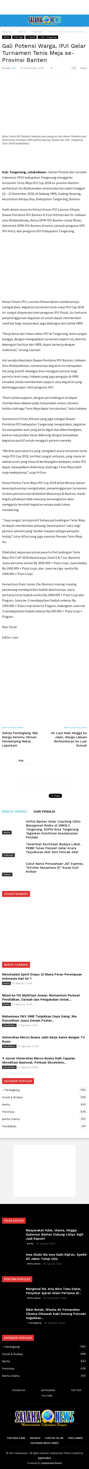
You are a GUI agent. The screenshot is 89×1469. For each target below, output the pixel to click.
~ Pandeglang (40, 1090)
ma (14, 68)
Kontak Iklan (54, 1438)
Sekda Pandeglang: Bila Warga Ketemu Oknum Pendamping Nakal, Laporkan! (20, 739)
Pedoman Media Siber (44, 1443)
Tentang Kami (15, 1438)
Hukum (7, 874)
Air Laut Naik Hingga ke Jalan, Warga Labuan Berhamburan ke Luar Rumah (69, 739)
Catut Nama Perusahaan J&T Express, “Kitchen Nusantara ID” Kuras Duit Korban (55, 867)
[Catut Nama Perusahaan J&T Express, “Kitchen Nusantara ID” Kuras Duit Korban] (12, 868)
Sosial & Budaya (40, 1097)
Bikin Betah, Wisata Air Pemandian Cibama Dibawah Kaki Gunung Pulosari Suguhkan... (56, 1314)
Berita (7, 37)
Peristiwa (40, 1111)
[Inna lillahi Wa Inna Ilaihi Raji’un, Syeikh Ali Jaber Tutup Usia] (12, 1260)
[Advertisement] (44, 7)
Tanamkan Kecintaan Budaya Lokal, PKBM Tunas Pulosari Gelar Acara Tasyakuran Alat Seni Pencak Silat (53, 848)
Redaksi (35, 1438)
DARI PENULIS (44, 811)
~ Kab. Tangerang (48, 37)
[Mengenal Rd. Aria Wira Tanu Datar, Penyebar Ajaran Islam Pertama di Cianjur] (12, 1294)
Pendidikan (9, 1025)
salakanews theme (51, 1463)
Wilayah (31, 37)
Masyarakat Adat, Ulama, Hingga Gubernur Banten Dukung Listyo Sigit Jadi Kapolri (54, 1234)
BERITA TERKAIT (15, 811)
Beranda (7, 31)
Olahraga (18, 37)
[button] (83, 21)
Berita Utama (40, 1119)
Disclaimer (75, 1438)
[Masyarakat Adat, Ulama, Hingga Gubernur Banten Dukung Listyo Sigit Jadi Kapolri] (12, 1235)
